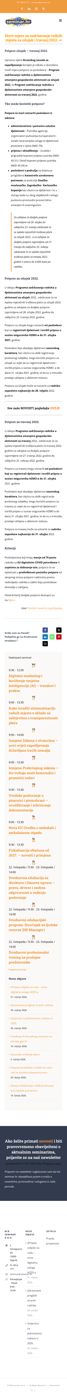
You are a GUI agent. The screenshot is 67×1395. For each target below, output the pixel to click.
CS (31, 1390)
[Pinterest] (58, 636)
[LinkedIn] (45, 636)
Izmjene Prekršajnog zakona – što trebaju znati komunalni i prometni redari (33, 773)
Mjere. (12, 600)
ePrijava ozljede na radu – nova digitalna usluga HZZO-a (33, 1257)
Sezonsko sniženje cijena (25, 1054)
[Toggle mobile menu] (60, 20)
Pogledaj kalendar (17, 969)
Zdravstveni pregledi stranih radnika (32, 1005)
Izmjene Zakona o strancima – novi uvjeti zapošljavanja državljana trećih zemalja (33, 745)
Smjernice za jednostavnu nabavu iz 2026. (33, 1333)
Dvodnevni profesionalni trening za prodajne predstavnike (29, 957)
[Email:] (45, 643)
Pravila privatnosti (52, 1241)
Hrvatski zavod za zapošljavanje (45, 608)
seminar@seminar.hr (41, 2)
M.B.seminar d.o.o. (17, 1385)
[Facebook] (45, 630)
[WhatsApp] (52, 636)
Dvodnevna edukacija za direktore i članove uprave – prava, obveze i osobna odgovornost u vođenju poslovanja (32, 887)
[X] (58, 630)
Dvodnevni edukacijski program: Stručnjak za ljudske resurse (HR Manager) (33, 925)
